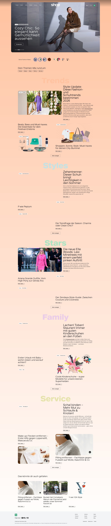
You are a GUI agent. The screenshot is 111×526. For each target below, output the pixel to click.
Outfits (27, 24)
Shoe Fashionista (22, 24)
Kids (23, 369)
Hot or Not (62, 202)
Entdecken (19, 44)
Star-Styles (24, 288)
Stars (26, 5)
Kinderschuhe (25, 323)
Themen (76, 516)
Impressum (85, 521)
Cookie (95, 521)
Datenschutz (90, 521)
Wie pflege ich (25, 406)
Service (35, 5)
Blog (40, 5)
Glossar (76, 518)
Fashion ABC (25, 213)
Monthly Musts (25, 136)
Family (30, 5)
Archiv (76, 514)
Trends (16, 5)
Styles (21, 5)
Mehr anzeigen (55, 155)
